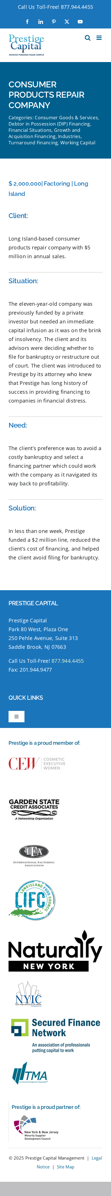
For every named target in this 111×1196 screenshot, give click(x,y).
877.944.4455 (77, 6)
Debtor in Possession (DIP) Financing (49, 124)
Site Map (65, 1167)
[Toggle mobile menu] (99, 38)
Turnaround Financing (33, 143)
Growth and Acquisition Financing (45, 133)
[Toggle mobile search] (88, 38)
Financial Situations (30, 130)
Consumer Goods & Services (66, 117)
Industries (69, 136)
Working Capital (77, 143)
